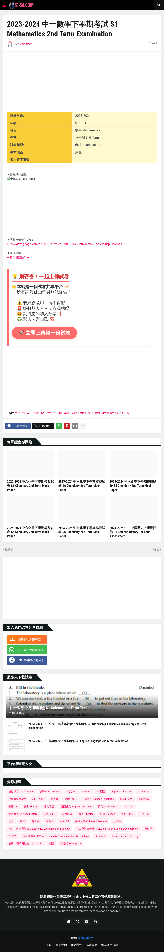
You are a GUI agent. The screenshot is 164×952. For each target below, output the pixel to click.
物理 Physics (86, 813)
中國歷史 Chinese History (22, 813)
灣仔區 (148, 828)
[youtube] (86, 921)
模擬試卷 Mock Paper (20, 791)
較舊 (156, 549)
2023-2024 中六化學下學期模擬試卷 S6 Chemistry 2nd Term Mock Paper (30, 486)
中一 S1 (57, 413)
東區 (90, 413)
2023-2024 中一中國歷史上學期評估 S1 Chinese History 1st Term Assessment (133, 532)
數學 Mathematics (106, 413)
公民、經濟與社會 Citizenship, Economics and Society (39, 828)
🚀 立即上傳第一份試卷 (44, 333)
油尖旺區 (49, 806)
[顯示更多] (83, 426)
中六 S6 (71, 791)
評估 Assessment (108, 806)
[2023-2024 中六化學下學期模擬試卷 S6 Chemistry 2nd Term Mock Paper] (30, 464)
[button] (4, 5)
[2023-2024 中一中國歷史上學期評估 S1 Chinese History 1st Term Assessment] (133, 510)
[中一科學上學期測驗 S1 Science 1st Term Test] (82, 701)
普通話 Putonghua (70, 843)
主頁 (49, 944)
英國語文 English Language (76, 806)
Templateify (85, 938)
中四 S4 (64, 821)
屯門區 (54, 798)
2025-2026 (143, 791)
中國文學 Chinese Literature (91, 821)
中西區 (101, 791)
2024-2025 (38, 798)
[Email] (75, 426)
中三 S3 (12, 806)
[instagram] (95, 921)
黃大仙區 (100, 836)
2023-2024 (22, 413)
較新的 (9, 549)
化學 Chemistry (17, 798)
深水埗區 (67, 813)
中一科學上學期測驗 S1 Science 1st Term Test (48, 707)
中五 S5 (144, 813)
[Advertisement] (82, 84)
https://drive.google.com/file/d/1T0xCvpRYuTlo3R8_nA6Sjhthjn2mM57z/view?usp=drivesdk (64, 244)
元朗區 (117, 821)
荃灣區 (12, 836)
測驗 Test (70, 798)
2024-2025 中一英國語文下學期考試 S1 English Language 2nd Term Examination (78, 741)
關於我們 (61, 944)
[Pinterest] (67, 426)
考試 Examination (75, 413)
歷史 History (30, 806)
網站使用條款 (109, 944)
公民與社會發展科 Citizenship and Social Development (107, 828)
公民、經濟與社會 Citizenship (25, 843)
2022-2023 (127, 813)
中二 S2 (129, 806)
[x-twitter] (77, 921)
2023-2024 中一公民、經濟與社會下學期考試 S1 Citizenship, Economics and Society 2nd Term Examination (87, 726)
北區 (11, 821)
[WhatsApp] (59, 426)
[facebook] (68, 921)
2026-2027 (50, 813)
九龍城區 (144, 798)
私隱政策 (91, 944)
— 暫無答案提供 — (18, 257)
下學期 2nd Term (41, 413)
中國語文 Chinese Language (98, 798)
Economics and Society (125, 836)
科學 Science (107, 813)
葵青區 (35, 821)
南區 (51, 843)
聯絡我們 (76, 944)
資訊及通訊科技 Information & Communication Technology (56, 836)
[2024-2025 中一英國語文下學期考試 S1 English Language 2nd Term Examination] (16, 745)
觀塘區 (50, 821)
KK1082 (125, 413)
